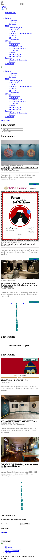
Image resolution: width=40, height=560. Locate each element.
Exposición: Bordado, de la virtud (20, 33)
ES (4, 9)
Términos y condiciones (13, 549)
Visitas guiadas (14, 39)
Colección (8, 18)
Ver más (34, 184)
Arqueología (13, 50)
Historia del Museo (15, 47)
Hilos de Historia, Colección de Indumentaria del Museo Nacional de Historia (19, 285)
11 (17, 322)
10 (17, 320)
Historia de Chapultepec (17, 48)
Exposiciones (13, 29)
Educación (8, 58)
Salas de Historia (15, 54)
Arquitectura (13, 45)
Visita (7, 26)
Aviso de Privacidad (12, 551)
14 (17, 328)
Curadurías (13, 20)
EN (9, 9)
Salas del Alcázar (15, 56)
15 (17, 330)
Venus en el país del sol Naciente (18, 244)
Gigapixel (12, 24)
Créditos (8, 553)
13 (17, 326)
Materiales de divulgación (18, 60)
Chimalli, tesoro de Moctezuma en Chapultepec (19, 168)
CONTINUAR (25, 524)
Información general (16, 28)
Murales (12, 52)
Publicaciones (9, 64)
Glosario (12, 62)
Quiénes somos (14, 43)
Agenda (12, 31)
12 (17, 324)
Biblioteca (12, 35)
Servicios (12, 37)
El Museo (8, 41)
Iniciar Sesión (11, 13)
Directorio (8, 547)
